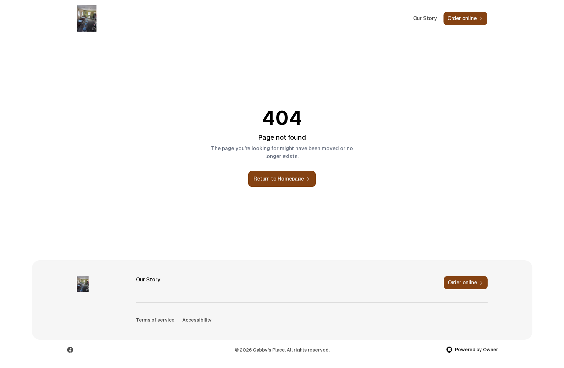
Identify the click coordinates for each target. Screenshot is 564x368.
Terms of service (155, 320)
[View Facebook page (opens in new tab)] (70, 350)
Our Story (425, 18)
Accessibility (197, 320)
